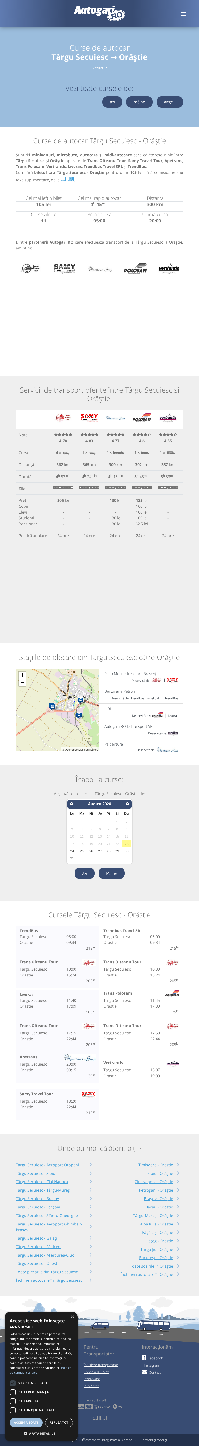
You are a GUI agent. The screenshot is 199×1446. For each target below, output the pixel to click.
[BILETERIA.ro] (67, 179)
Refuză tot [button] (59, 1422)
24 (72, 851)
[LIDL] (53, 707)
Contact (155, 1372)
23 (127, 844)
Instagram (151, 1365)
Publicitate (92, 1385)
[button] (41, 1433)
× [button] (72, 1317)
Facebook (155, 1358)
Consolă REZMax (96, 1372)
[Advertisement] (99, 320)
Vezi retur (100, 68)
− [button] (22, 682)
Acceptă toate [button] (26, 1422)
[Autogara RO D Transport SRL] (80, 716)
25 (82, 851)
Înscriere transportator (101, 1365)
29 (117, 851)
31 (72, 858)
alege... (170, 102)
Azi (84, 873)
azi (112, 102)
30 (127, 851)
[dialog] (41, 1376)
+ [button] (22, 675)
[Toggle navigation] (183, 13)
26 (91, 851)
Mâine (111, 873)
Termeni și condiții (154, 1440)
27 (100, 851)
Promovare (92, 1378)
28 (109, 851)
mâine (139, 102)
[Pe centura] (81, 701)
